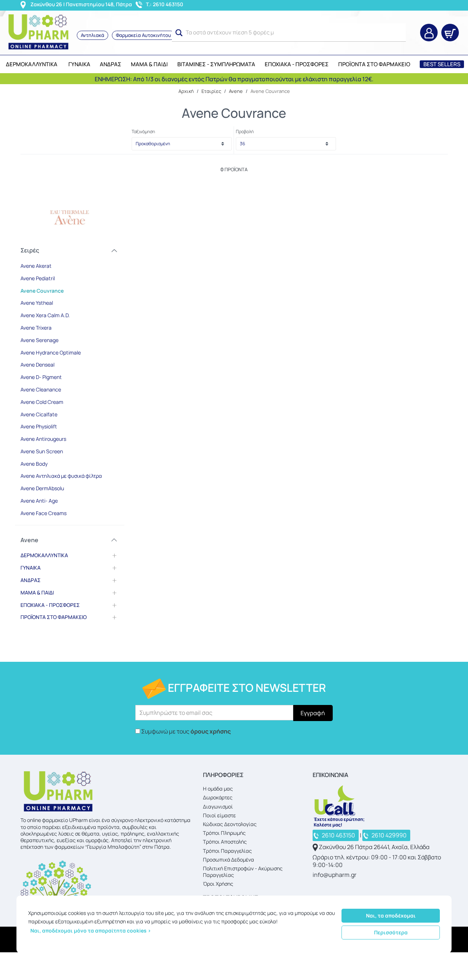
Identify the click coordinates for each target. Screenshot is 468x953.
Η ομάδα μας (218, 788)
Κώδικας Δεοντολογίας (230, 824)
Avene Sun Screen (41, 451)
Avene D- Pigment (41, 377)
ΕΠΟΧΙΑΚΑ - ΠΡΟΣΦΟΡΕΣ (297, 64)
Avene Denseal (37, 364)
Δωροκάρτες (218, 797)
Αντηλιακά (92, 35)
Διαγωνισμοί (218, 806)
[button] (179, 33)
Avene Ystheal (36, 302)
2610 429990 (389, 835)
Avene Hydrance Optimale (50, 352)
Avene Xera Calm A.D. (45, 315)
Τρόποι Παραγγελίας (227, 850)
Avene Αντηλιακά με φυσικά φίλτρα (61, 475)
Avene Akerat (36, 265)
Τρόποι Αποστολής (225, 841)
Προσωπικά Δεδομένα (228, 859)
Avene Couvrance (42, 290)
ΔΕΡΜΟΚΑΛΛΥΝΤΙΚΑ (31, 64)
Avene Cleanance (40, 389)
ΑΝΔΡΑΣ (110, 64)
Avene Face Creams (43, 513)
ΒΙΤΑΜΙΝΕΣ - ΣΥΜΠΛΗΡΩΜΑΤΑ (216, 64)
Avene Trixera (36, 327)
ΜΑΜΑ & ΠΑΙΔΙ (149, 64)
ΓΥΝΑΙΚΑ (79, 64)
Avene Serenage (39, 340)
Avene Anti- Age (39, 500)
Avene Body (34, 463)
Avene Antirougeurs (43, 438)
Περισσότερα (391, 932)
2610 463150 (338, 835)
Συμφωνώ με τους (186, 731)
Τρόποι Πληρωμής (224, 832)
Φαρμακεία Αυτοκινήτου (143, 35)
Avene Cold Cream (41, 401)
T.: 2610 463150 (164, 4)
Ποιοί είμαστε (219, 815)
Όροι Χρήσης (218, 883)
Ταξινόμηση (143, 131)
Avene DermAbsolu (42, 488)
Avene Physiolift (38, 426)
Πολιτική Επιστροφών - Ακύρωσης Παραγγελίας (243, 871)
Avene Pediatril (37, 278)
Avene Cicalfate (38, 414)
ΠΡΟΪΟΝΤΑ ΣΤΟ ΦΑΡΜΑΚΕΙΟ (374, 64)
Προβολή (245, 131)
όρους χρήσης (210, 731)
